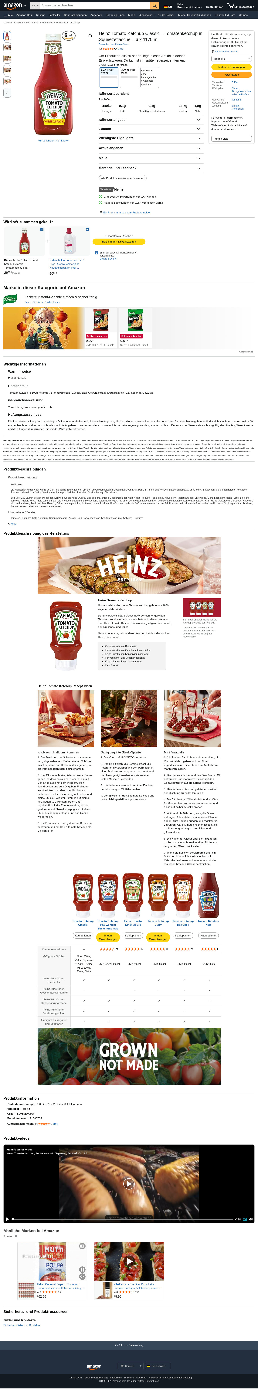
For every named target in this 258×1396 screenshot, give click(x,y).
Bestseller (54, 14)
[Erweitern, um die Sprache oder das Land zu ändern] (173, 7)
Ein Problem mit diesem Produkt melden (127, 212)
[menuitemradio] (245, 1219)
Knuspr (40, 14)
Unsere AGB (76, 1377)
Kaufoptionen (83, 935)
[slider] (122, 1219)
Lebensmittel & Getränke (16, 22)
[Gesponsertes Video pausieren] (82, 1269)
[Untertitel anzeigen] (82, 1246)
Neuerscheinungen (75, 14)
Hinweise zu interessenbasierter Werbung (170, 1377)
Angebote (96, 14)
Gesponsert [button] (244, 351)
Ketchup (75, 22)
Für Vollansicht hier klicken (53, 140)
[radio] (7, 36)
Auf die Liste (221, 138)
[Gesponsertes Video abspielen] (129, 1261)
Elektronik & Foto (225, 14)
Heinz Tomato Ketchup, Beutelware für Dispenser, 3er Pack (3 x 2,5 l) (48, 1153)
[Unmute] (251, 1219)
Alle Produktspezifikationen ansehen (122, 178)
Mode (131, 14)
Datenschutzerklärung (96, 1377)
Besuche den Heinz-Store (114, 44)
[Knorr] (10, 299)
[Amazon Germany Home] (94, 1367)
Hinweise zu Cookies (135, 1377)
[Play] (7, 1219)
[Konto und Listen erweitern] (201, 7)
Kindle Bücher (166, 14)
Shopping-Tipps (115, 14)
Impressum (116, 1377)
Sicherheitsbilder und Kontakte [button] (21, 1325)
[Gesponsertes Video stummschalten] (82, 1276)
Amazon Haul (24, 14)
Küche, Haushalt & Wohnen (194, 14)
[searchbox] (95, 5)
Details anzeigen (108, 258)
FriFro (235, 82)
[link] (70, 241)
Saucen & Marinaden (42, 22)
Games (243, 14)
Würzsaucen (62, 22)
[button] (8, 15)
